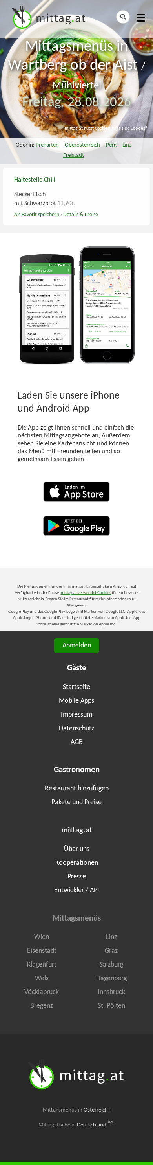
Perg (111, 145)
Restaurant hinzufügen (77, 788)
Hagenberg (111, 978)
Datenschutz (76, 728)
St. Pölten (111, 1006)
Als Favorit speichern (36, 214)
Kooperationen (76, 863)
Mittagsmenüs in (75, 1110)
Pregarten (47, 145)
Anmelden (76, 645)
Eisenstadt (41, 951)
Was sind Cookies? (130, 128)
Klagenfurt (41, 964)
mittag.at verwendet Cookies (86, 593)
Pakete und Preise (76, 802)
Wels (42, 978)
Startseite (76, 687)
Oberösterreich (82, 145)
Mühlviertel (76, 86)
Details (80, 214)
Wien (41, 937)
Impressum (76, 714)
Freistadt (73, 155)
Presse (76, 876)
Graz (111, 951)
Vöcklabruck (41, 992)
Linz (126, 145)
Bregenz (41, 1006)
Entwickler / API (76, 890)
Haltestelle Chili (34, 180)
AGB (77, 742)
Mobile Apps (76, 701)
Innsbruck (111, 992)
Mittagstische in (76, 1125)
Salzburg (111, 964)
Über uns (76, 849)
